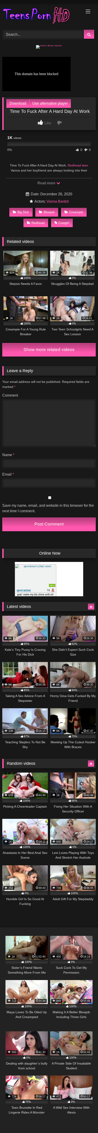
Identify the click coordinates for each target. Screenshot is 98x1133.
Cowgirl (63, 223)
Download (18, 103)
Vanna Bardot (57, 201)
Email (8, 474)
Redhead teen (78, 165)
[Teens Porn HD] (40, 16)
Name (8, 455)
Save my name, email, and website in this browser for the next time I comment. (48, 508)
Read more (46, 183)
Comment (10, 395)
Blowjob (49, 212)
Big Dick (23, 212)
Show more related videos (49, 349)
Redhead (38, 223)
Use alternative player (50, 103)
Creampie (76, 212)
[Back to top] (84, 1119)
